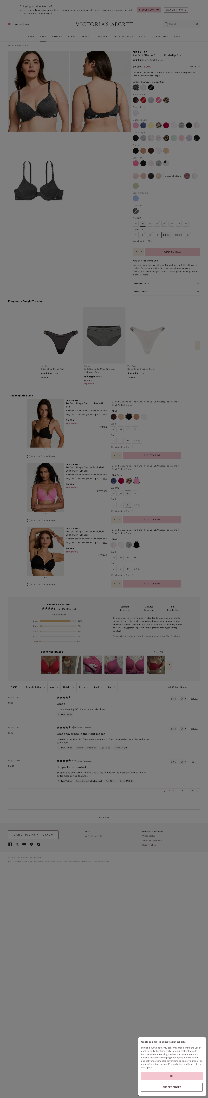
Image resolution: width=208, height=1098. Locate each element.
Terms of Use (195, 1064)
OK (172, 1076)
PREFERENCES (171, 1087)
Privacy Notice (175, 1064)
